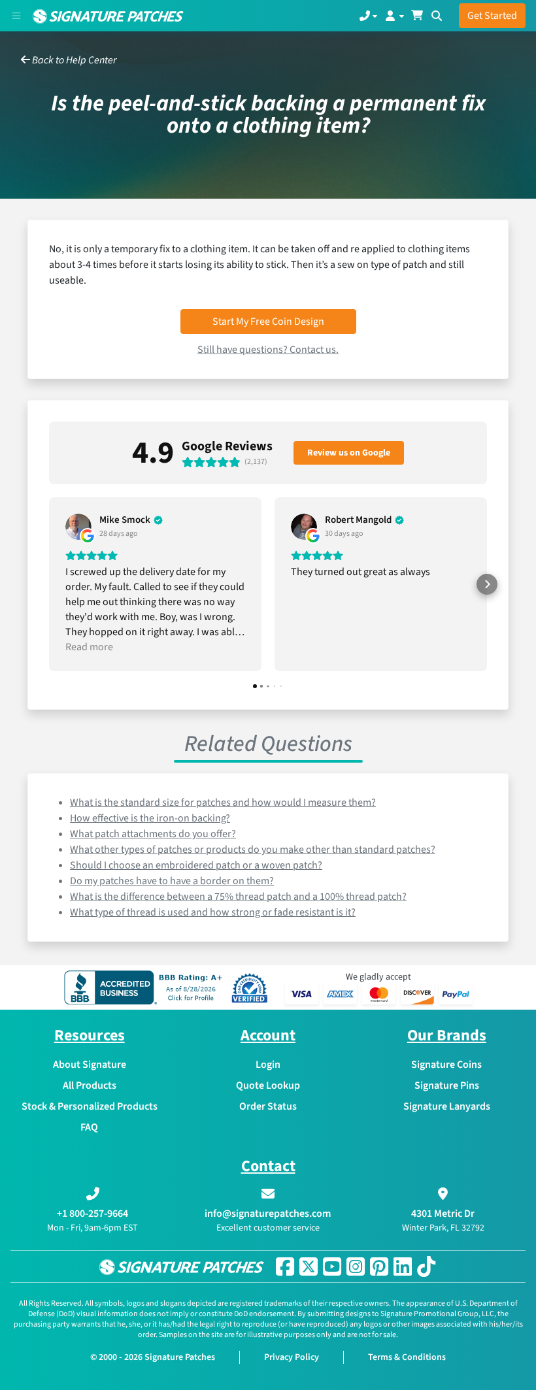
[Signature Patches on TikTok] (426, 1266)
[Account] (394, 16)
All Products (89, 1085)
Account (268, 1035)
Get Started (492, 15)
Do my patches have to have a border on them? (172, 881)
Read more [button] (89, 647)
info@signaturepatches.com (268, 1213)
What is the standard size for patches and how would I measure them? (223, 802)
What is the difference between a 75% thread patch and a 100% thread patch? (238, 896)
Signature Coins (446, 1064)
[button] (49, 584)
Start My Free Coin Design (268, 321)
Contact (268, 1166)
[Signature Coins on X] (308, 1266)
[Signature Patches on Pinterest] (379, 1266)
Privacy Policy (291, 1357)
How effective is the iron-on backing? (150, 818)
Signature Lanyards (446, 1106)
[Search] (436, 16)
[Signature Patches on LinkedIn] (402, 1266)
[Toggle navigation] (16, 15)
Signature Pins (446, 1085)
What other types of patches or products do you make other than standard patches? (252, 849)
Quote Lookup (268, 1085)
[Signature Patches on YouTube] (332, 1266)
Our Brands (446, 1035)
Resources (89, 1035)
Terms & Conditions (407, 1357)
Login (268, 1064)
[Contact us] (368, 16)
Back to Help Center (73, 60)
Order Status (268, 1106)
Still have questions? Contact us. (268, 349)
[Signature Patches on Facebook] (285, 1266)
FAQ (89, 1127)
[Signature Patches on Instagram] (355, 1266)
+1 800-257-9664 (92, 1213)
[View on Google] (78, 527)
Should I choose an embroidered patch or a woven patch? (196, 865)
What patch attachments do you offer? (153, 834)
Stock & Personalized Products (90, 1106)
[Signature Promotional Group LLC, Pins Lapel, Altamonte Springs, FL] (145, 987)
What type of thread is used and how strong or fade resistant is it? (213, 912)
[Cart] (417, 15)
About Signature (89, 1064)
